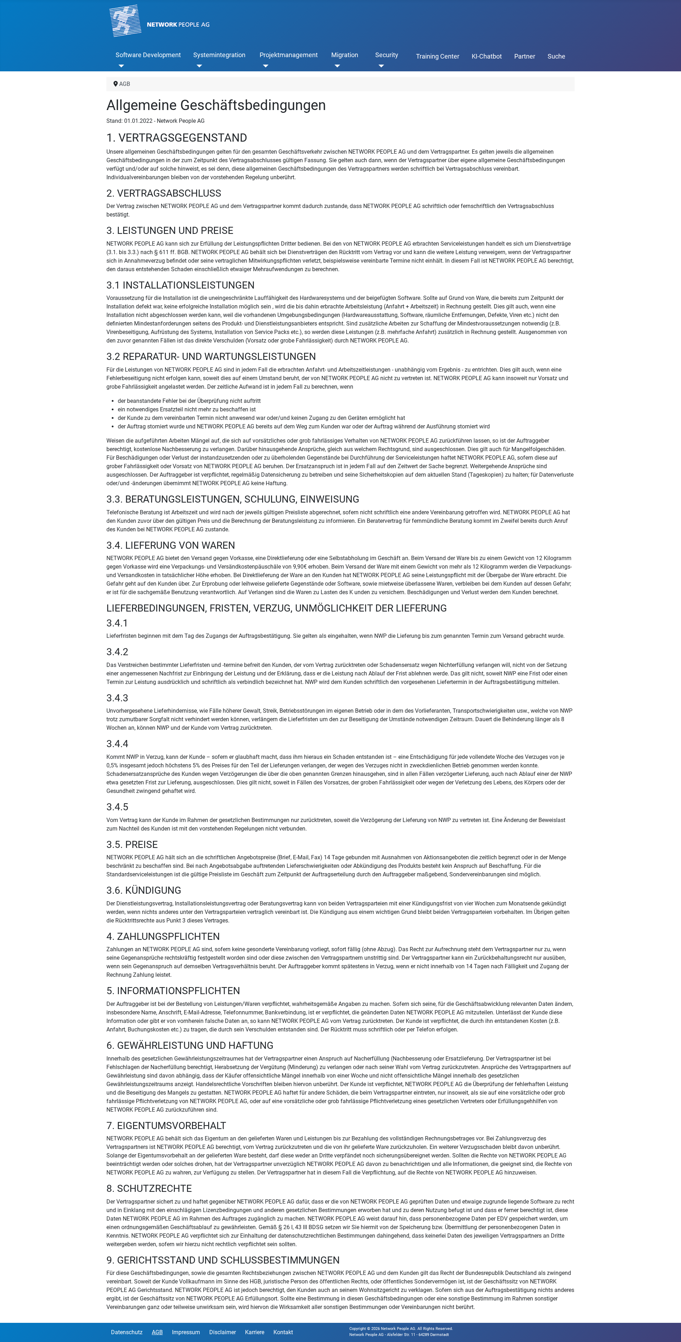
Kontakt (283, 1332)
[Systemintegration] (197, 66)
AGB (157, 1332)
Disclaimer (222, 1332)
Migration (344, 55)
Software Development (148, 55)
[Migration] (335, 66)
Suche (556, 56)
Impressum (186, 1332)
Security (386, 55)
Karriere (254, 1332)
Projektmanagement (289, 55)
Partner (524, 56)
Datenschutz (127, 1332)
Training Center (437, 56)
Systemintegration (219, 55)
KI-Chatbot (487, 56)
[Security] (379, 66)
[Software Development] (120, 66)
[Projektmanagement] (264, 66)
